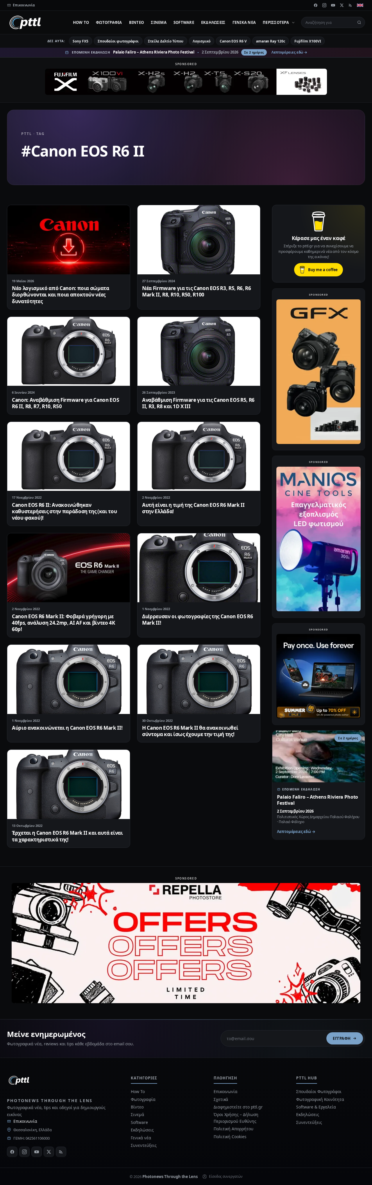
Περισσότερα (276, 22)
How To (81, 22)
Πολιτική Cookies (230, 1136)
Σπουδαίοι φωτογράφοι (118, 41)
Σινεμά (159, 22)
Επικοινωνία (25, 1121)
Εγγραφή (342, 1038)
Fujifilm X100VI (307, 41)
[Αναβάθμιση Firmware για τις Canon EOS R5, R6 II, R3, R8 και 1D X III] (198, 351)
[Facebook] (316, 5)
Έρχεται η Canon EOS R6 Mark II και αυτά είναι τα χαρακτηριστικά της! (67, 836)
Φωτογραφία (109, 22)
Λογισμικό (201, 41)
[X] (342, 5)
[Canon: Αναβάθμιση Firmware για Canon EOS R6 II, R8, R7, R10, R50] (68, 351)
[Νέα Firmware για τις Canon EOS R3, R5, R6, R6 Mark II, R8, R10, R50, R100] (198, 239)
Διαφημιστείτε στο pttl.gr (238, 1107)
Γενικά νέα (244, 22)
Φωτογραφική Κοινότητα (320, 1099)
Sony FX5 (80, 41)
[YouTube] (333, 5)
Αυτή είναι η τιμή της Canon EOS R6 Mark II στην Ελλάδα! (193, 508)
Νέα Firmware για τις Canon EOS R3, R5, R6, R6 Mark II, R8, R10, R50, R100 (196, 291)
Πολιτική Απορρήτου (234, 1128)
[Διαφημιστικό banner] (186, 82)
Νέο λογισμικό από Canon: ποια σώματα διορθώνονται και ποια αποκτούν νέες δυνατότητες (60, 294)
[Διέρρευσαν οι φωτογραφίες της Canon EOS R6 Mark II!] (198, 567)
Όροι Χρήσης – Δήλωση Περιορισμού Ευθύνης (236, 1118)
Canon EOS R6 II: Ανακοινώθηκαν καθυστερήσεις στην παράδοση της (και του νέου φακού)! (64, 511)
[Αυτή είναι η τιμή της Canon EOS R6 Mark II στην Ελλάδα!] (198, 456)
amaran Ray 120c (270, 41)
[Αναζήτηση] (359, 22)
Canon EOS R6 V (233, 41)
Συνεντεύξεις (143, 1145)
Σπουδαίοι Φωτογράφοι (318, 1091)
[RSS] (350, 5)
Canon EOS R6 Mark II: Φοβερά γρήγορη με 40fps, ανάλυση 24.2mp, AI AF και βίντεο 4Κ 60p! (63, 623)
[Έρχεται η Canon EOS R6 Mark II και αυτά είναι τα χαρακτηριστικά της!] (68, 784)
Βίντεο (136, 22)
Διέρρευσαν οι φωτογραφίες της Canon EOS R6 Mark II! (197, 619)
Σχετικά (221, 1099)
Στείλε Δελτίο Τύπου (165, 41)
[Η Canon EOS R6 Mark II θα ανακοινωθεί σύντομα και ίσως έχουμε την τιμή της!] (198, 679)
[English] (360, 5)
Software (184, 22)
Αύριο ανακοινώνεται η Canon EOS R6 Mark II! (67, 727)
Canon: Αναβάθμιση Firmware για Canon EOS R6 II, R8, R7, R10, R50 (65, 403)
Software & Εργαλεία (316, 1107)
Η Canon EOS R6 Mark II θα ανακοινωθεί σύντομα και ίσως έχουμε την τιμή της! (190, 731)
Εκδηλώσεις (213, 22)
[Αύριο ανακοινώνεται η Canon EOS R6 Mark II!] (68, 679)
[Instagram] (324, 5)
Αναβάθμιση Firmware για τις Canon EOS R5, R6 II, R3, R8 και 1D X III (198, 403)
